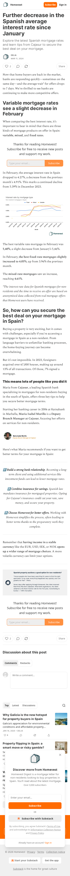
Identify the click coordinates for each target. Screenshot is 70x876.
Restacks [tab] (25, 663)
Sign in (63, 4)
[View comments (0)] (18, 66)
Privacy (31, 851)
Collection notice (55, 851)
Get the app (52, 860)
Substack (18, 868)
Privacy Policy (37, 833)
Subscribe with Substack (37, 818)
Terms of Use (53, 826)
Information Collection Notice (46, 829)
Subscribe (50, 4)
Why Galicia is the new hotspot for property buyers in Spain (25, 717)
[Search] (63, 705)
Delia (13, 55)
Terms (40, 851)
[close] (60, 755)
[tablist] (17, 663)
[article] (35, 725)
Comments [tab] (11, 663)
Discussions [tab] (28, 705)
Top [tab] (7, 705)
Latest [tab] (15, 705)
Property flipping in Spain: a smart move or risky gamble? (23, 745)
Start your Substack (26, 860)
